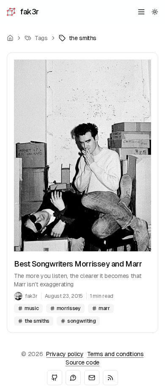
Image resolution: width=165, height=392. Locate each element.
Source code (82, 362)
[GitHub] (54, 377)
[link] (78, 38)
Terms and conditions (115, 354)
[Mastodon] (73, 377)
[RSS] (110, 377)
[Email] (91, 377)
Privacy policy (64, 354)
